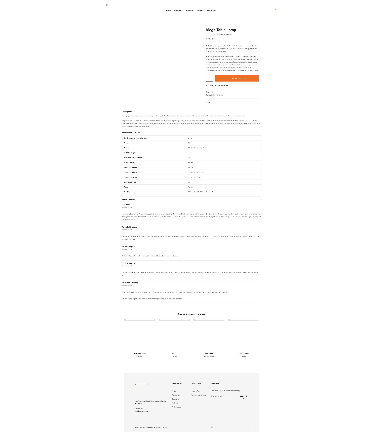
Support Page (196, 391)
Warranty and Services (199, 395)
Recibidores (178, 10)
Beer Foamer (244, 353)
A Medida (200, 10)
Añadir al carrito (239, 78)
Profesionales (211, 10)
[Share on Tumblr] (221, 102)
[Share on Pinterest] (226, 102)
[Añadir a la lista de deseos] (152, 321)
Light (174, 353)
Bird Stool (209, 353)
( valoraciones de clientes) (223, 34)
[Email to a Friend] (229, 102)
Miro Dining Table (139, 353)
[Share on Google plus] (223, 102)
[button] (142, 411)
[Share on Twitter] (216, 102)
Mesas (168, 10)
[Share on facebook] (213, 102)
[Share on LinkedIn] (218, 102)
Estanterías (189, 10)
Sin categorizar (218, 95)
